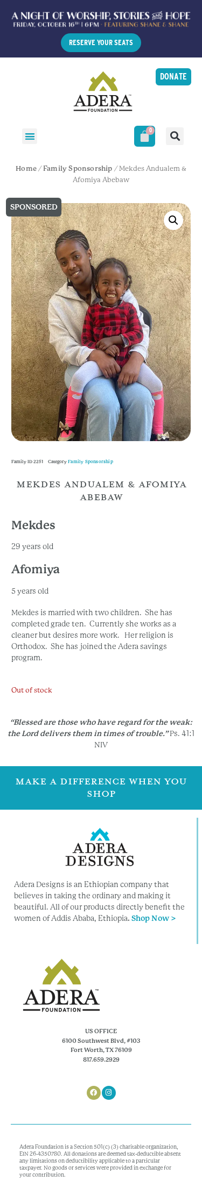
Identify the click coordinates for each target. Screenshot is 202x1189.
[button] (30, 136)
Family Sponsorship (78, 168)
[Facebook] (94, 1093)
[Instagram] (109, 1093)
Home (26, 168)
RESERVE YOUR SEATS (101, 42)
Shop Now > (154, 918)
